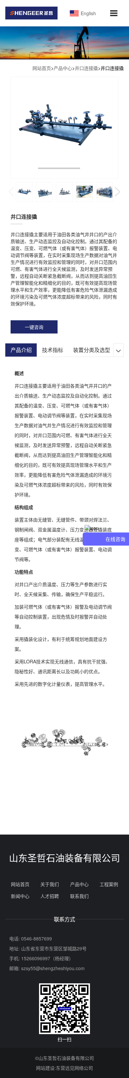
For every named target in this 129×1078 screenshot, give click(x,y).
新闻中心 (20, 896)
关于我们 (49, 884)
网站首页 (41, 68)
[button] (117, 191)
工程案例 (109, 884)
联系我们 (79, 896)
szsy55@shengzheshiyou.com (53, 968)
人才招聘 (49, 896)
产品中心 (63, 68)
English (88, 13)
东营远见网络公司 (74, 1067)
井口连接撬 (86, 68)
